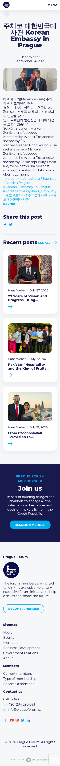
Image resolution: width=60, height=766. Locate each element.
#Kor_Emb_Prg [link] (43, 191)
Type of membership (19, 679)
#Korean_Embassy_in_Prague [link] (27, 187)
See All (44, 243)
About (8, 658)
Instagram (17, 720)
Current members (17, 673)
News (7, 632)
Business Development (21, 648)
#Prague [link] (23, 183)
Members (10, 643)
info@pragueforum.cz (24, 710)
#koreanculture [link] (27, 179)
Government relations (20, 653)
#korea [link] (8, 179)
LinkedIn (28, 720)
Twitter (11, 225)
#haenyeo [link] (48, 179)
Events (8, 637)
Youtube (12, 720)
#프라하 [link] (19, 195)
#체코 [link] (7, 195)
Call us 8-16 (11, 699)
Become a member (30, 525)
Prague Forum (6, 5)
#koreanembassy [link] (17, 191)
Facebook (5, 225)
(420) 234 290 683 (21, 704)
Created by (17, 760)
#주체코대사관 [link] (36, 195)
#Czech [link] (9, 183)
